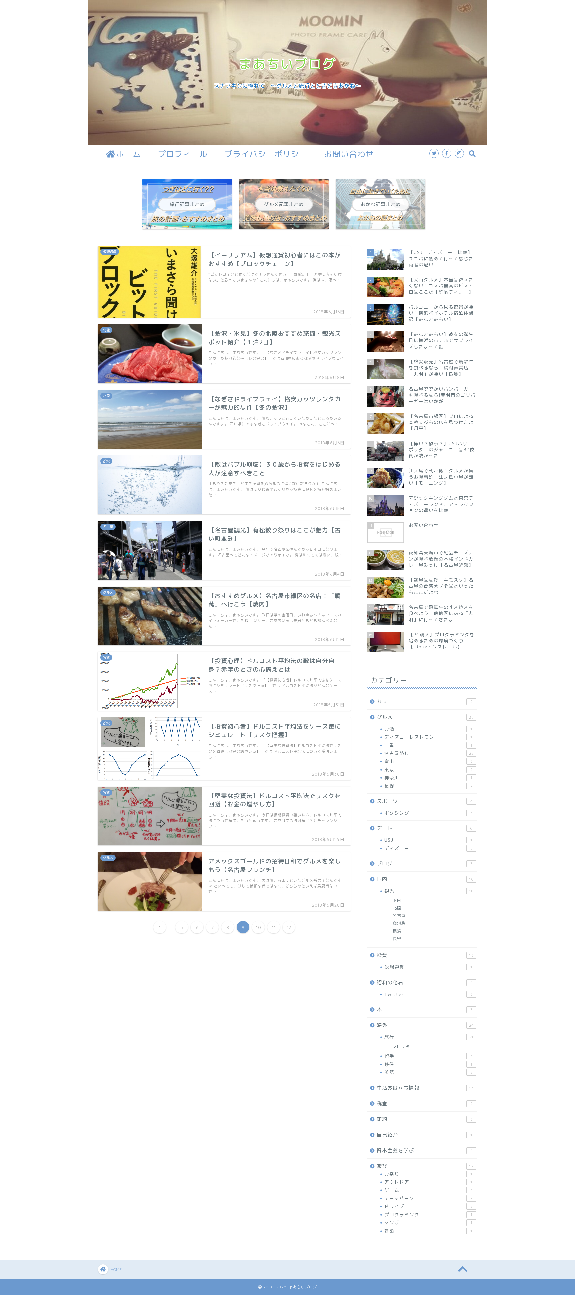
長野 (428, 786)
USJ (428, 840)
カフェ (425, 701)
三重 (428, 745)
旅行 (429, 1037)
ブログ (425, 863)
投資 (425, 955)
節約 (425, 1119)
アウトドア (428, 1182)
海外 (425, 1025)
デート (425, 828)
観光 (429, 891)
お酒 (428, 729)
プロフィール (183, 154)
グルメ (425, 717)
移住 (428, 1064)
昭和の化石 (425, 982)
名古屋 (399, 915)
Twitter (428, 994)
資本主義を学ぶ (425, 1150)
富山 (428, 761)
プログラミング (428, 1214)
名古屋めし (429, 753)
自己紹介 (425, 1134)
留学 (428, 1056)
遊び (425, 1166)
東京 (428, 769)
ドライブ (428, 1206)
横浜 (397, 931)
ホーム (128, 154)
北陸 (397, 908)
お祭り (428, 1174)
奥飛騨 (399, 923)
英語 (428, 1072)
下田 (397, 900)
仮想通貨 (428, 967)
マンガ (428, 1222)
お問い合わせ (349, 154)
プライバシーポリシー (265, 154)
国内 (425, 879)
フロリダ (401, 1046)
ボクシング (428, 813)
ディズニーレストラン (428, 737)
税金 (425, 1103)
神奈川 (428, 777)
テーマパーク (428, 1198)
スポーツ (425, 801)
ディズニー (428, 848)
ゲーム (428, 1190)
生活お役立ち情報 (425, 1087)
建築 (428, 1231)
